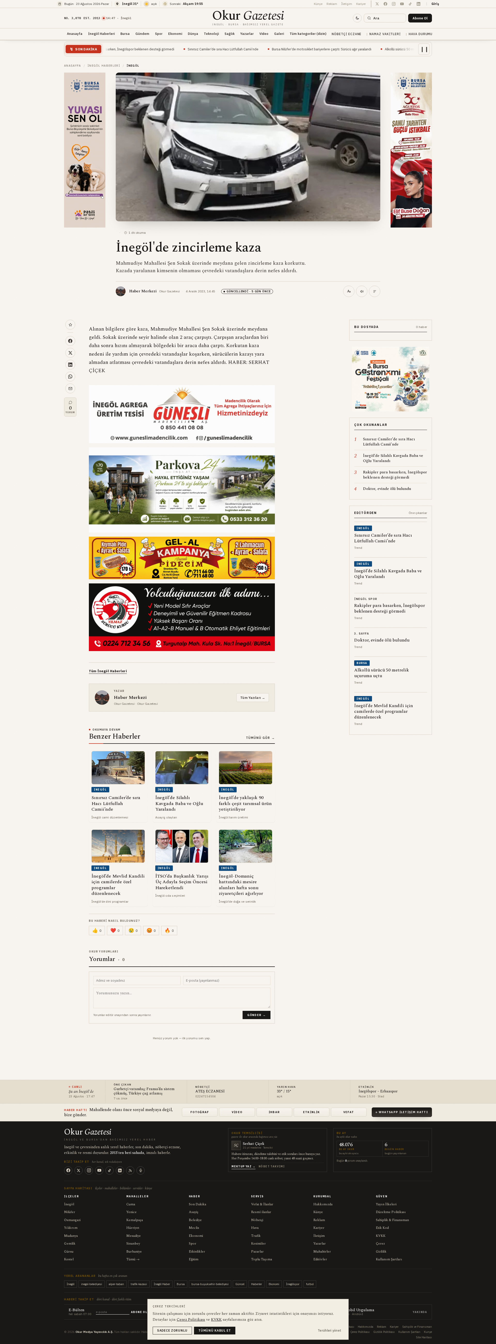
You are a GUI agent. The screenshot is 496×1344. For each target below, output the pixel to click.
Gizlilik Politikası (384, 1332)
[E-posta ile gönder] (70, 388)
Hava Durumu (421, 34)
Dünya (193, 34)
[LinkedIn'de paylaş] (70, 365)
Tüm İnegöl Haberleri (108, 671)
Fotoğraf (199, 1112)
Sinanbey (133, 1243)
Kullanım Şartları (389, 1259)
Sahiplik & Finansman (392, 1220)
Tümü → (133, 1259)
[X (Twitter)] (78, 1170)
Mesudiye (133, 1235)
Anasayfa (74, 34)
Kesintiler (258, 1243)
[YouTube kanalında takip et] (402, 4)
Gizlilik (381, 1251)
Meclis (194, 1227)
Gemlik (69, 1243)
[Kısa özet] (374, 291)
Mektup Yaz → (243, 1166)
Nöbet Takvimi (272, 1166)
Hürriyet (132, 1227)
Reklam (332, 4)
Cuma (130, 1204)
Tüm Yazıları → (252, 698)
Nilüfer (69, 1212)
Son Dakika (197, 1204)
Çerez (380, 1243)
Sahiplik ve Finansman (417, 1327)
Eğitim (193, 1259)
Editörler (320, 1259)
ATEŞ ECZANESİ (210, 1091)
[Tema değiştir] (357, 18)
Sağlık (229, 34)
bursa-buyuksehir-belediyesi (210, 1284)
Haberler (256, 1284)
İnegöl (69, 1204)
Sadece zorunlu (172, 1330)
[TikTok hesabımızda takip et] (410, 4)
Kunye (428, 1332)
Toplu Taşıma (261, 1259)
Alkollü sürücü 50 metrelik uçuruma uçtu (332, 49)
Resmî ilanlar (261, 1212)
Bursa (125, 34)
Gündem (142, 34)
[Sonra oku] (70, 325)
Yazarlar (247, 34)
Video (263, 34)
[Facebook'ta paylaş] (70, 341)
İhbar (274, 1112)
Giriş (435, 4)
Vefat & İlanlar (262, 1204)
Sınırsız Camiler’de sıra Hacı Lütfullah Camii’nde (140, 49)
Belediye (195, 1220)
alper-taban (116, 1284)
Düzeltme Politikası (391, 1212)
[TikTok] (109, 1170)
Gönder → (256, 1015)
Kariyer (361, 4)
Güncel (239, 1284)
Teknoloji (211, 34)
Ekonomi (175, 34)
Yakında (420, 1312)
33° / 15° (284, 1091)
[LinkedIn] (120, 1170)
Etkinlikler (197, 1251)
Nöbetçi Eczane (346, 34)
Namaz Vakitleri (384, 34)
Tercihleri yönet (329, 1330)
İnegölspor (292, 1284)
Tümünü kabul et (214, 1330)
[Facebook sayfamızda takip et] (385, 4)
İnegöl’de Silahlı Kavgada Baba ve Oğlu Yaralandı (411, 49)
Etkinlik (311, 1112)
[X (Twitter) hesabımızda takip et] (377, 4)
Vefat (348, 1112)
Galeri (279, 34)
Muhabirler (322, 1251)
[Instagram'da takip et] (393, 4)
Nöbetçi (257, 1220)
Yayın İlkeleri (386, 1204)
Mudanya (71, 1235)
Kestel (69, 1259)
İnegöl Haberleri (101, 34)
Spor (158, 34)
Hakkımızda (322, 1204)
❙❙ (424, 48)
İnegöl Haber (162, 1284)
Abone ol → (141, 1312)
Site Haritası (424, 1337)
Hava (255, 1227)
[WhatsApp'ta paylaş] (70, 376)
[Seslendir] (361, 291)
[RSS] (130, 1170)
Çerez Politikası (360, 1332)
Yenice (131, 1212)
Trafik (256, 1235)
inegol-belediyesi (91, 1284)
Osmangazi (72, 1220)
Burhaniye (134, 1251)
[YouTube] (99, 1170)
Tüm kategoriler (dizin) (308, 34)
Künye (318, 4)
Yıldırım (71, 1227)
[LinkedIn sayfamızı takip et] (418, 4)
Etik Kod (382, 1227)
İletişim (346, 4)
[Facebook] (68, 1170)
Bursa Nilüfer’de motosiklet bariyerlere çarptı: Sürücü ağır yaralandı (239, 49)
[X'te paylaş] (70, 353)
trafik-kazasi (139, 1284)
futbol (310, 1284)
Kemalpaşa (134, 1220)
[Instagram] (89, 1170)
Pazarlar (257, 1251)
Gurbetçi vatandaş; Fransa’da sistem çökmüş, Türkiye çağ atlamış (144, 1091)
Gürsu (68, 1251)
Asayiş (193, 1212)
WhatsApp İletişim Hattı (403, 1112)
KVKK (380, 1235)
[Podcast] (140, 1170)
